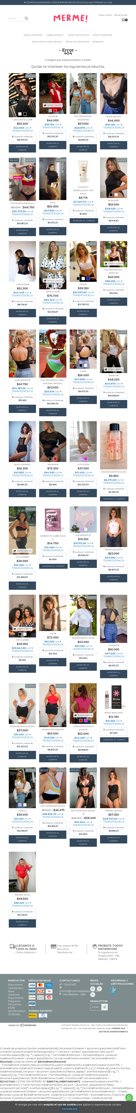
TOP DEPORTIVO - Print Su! (113, 271)
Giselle (22, 810)
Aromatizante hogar (113, 472)
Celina (83, 284)
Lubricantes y (55, 35)
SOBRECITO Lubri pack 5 (52, 537)
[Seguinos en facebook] (99, 988)
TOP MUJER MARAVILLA (22, 203)
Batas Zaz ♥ (52, 291)
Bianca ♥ (113, 375)
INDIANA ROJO (22, 894)
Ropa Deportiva (78, 35)
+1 (85, 529)
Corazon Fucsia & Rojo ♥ (83, 728)
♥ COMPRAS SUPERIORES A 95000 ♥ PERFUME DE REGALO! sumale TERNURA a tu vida (68, 2)
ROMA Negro (113, 116)
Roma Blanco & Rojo (22, 726)
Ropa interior (33, 35)
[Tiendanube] (22, 1026)
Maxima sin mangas (53, 729)
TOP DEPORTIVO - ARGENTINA (83, 118)
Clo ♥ (53, 633)
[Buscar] (26, 18)
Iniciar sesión (120, 15)
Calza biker (22, 557)
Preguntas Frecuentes (47, 41)
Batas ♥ (53, 116)
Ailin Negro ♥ (22, 380)
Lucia (83, 371)
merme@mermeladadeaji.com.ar (78, 991)
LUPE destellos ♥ (22, 119)
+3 (55, 286)
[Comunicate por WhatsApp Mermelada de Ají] (129, 1097)
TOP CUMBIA (22, 640)
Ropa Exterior (102, 35)
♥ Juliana (113, 200)
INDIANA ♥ (53, 464)
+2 (25, 634)
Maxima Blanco (114, 549)
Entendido (69, 1109)
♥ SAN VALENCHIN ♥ (77, 41)
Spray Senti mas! (113, 712)
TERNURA (98, 41)
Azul (53, 202)
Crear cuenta (105, 15)
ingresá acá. (118, 1028)
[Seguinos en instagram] (92, 988)
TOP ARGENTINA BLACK (52, 806)
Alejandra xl (83, 535)
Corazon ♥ (22, 284)
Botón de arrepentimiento (113, 1032)
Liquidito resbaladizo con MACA (83, 190)
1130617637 (69, 984)
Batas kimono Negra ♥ (83, 812)
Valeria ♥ (113, 645)
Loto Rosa (83, 464)
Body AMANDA (22, 464)
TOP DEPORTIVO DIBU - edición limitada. (52, 382)
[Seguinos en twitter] (92, 994)
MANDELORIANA (113, 810)
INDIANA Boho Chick (83, 638)
